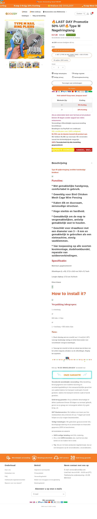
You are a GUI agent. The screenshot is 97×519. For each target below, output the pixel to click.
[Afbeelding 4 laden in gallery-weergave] (35, 64)
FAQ (6, 476)
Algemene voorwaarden (42, 470)
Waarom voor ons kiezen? (13, 483)
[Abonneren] (63, 494)
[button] (55, 12)
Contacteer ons (10, 473)
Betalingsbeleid (39, 483)
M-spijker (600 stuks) (61, 60)
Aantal (53, 64)
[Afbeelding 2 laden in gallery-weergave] (20, 64)
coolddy (54, 506)
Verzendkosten (56, 37)
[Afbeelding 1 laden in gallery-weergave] (12, 64)
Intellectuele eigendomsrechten (15, 479)
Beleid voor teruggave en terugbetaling (47, 479)
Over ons (8, 470)
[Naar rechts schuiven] (42, 65)
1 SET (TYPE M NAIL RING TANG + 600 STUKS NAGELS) (71, 55)
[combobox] (80, 13)
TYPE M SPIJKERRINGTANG (63, 50)
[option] (48, 2)
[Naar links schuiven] (7, 65)
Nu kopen (72, 88)
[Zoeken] (84, 13)
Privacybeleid (38, 473)
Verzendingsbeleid (40, 476)
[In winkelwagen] (72, 83)
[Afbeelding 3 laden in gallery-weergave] (28, 64)
